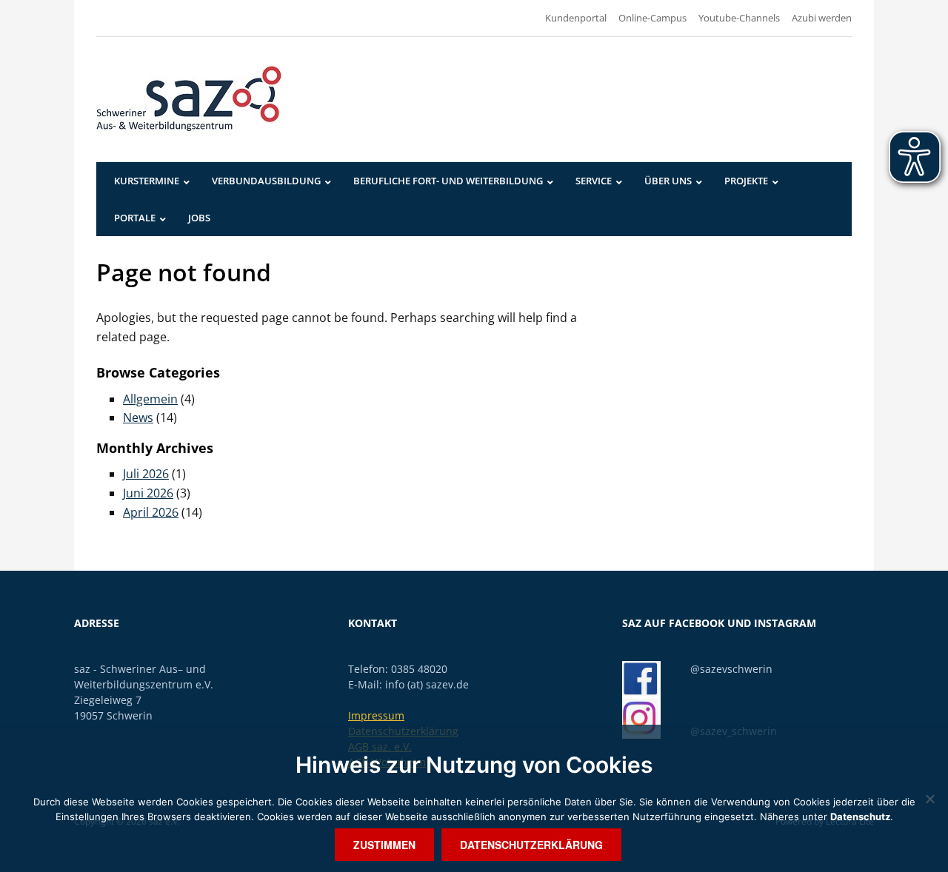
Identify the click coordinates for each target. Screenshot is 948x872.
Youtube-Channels (739, 17)
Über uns (668, 180)
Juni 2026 (148, 493)
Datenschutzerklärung (531, 844)
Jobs (199, 217)
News (138, 417)
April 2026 (150, 512)
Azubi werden (822, 17)
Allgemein (150, 399)
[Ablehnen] (929, 798)
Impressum (376, 715)
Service (593, 180)
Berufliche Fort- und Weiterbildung (448, 180)
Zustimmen (384, 844)
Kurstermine (146, 180)
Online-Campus (652, 17)
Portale (135, 217)
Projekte (746, 180)
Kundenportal (576, 17)
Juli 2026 (146, 474)
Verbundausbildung (266, 180)
